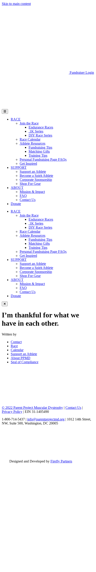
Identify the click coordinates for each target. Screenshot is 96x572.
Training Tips (38, 155)
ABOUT (17, 188)
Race (14, 346)
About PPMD (20, 358)
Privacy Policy (12, 412)
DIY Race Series (40, 135)
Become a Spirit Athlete (36, 175)
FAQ (23, 196)
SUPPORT (19, 167)
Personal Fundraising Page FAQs (43, 159)
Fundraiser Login (82, 72)
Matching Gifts (39, 151)
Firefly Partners (61, 461)
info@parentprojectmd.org (46, 419)
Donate (16, 204)
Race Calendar (30, 139)
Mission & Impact (32, 192)
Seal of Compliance (24, 362)
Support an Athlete (33, 171)
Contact (16, 342)
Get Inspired (28, 163)
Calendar (17, 350)
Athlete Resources (32, 143)
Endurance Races (41, 127)
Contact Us (27, 200)
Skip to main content (16, 4)
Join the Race (29, 123)
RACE (16, 119)
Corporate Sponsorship (36, 180)
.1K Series (36, 131)
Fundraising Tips (40, 147)
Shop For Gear (30, 184)
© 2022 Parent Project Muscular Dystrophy (32, 407)
